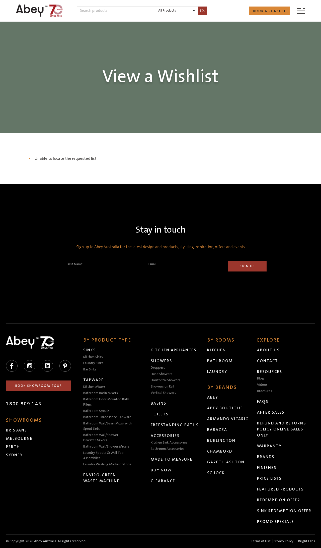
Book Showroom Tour (38, 386)
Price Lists (269, 478)
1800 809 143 (24, 404)
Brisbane (16, 430)
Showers (161, 361)
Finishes (266, 467)
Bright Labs (306, 541)
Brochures (264, 391)
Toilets (160, 414)
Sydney (14, 455)
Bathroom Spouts (96, 411)
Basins (158, 403)
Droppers (158, 368)
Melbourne (19, 438)
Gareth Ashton (226, 462)
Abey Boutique (225, 408)
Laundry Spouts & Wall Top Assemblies (103, 455)
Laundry (217, 371)
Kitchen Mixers (94, 387)
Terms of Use (261, 541)
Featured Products (280, 489)
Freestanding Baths (175, 425)
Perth (13, 447)
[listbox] (176, 11)
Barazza (217, 429)
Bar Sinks (90, 369)
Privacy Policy (283, 541)
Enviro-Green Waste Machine (101, 478)
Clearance (163, 481)
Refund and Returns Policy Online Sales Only (281, 429)
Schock (216, 473)
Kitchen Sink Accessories (169, 443)
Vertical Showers (163, 393)
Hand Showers (161, 374)
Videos (262, 385)
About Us (268, 350)
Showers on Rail (162, 387)
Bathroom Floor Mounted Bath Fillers (106, 402)
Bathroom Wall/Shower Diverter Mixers (100, 437)
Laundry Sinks (93, 363)
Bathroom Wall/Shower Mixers (106, 447)
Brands (265, 457)
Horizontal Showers (165, 380)
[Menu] (301, 11)
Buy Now (161, 470)
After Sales (270, 412)
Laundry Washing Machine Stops (107, 464)
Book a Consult (269, 11)
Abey (212, 397)
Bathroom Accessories (167, 449)
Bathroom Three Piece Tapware (107, 417)
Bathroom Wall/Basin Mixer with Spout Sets (107, 426)
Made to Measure (172, 459)
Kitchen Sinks (93, 357)
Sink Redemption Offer (284, 511)
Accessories (165, 435)
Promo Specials (275, 521)
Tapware (93, 380)
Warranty (269, 446)
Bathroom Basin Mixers (100, 393)
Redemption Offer (278, 500)
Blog (260, 378)
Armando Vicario (228, 419)
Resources (269, 371)
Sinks (89, 350)
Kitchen (216, 350)
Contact (267, 361)
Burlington (221, 440)
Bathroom (220, 361)
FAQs (262, 401)
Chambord (219, 451)
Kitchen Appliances (173, 350)
